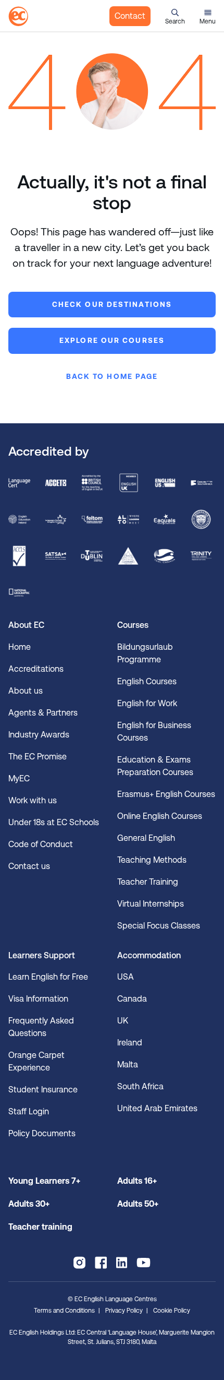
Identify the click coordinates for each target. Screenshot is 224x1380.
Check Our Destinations (112, 304)
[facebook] (101, 1262)
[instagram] (79, 1262)
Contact (130, 16)
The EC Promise (37, 757)
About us (25, 691)
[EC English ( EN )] (18, 16)
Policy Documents (42, 1133)
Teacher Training (147, 882)
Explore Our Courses (112, 340)
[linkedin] (121, 1262)
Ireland (129, 1043)
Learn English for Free (48, 977)
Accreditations (36, 669)
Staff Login (28, 1111)
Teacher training (40, 1227)
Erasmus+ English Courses (166, 794)
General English (146, 838)
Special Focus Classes (158, 926)
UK (122, 1021)
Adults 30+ (28, 1204)
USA (125, 977)
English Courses (147, 681)
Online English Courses (159, 816)
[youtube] (143, 1262)
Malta (127, 1064)
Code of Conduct (40, 844)
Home (19, 647)
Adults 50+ (137, 1204)
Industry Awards (38, 735)
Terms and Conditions (64, 1310)
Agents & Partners (43, 713)
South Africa (140, 1086)
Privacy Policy (124, 1310)
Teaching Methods (151, 860)
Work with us (32, 800)
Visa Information (38, 999)
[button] (175, 16)
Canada (132, 999)
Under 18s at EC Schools (53, 822)
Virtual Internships (150, 904)
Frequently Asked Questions (41, 1027)
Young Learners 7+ (44, 1181)
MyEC (19, 778)
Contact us (29, 866)
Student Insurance (43, 1090)
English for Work (147, 703)
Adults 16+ (137, 1181)
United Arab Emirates (157, 1108)
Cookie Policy (171, 1310)
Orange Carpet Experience (36, 1061)
